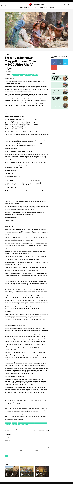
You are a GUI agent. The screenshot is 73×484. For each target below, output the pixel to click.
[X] (66, 5)
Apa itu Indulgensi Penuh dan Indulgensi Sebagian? (56, 105)
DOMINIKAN (41, 464)
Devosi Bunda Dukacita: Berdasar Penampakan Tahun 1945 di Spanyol (56, 84)
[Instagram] (64, 5)
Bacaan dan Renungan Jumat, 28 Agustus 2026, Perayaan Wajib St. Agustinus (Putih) (26, 474)
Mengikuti (60, 59)
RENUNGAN (7, 54)
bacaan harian (8, 423)
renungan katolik (16, 424)
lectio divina (20, 423)
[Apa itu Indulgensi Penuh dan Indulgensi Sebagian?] (65, 105)
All (15, 464)
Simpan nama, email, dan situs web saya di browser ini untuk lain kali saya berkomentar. (20, 453)
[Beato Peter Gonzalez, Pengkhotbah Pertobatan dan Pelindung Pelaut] (65, 98)
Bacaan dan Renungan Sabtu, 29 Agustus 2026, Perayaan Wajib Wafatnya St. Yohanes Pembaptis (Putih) (11, 473)
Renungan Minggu (24, 424)
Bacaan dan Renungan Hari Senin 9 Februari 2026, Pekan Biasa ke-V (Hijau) (38, 429)
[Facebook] (62, 5)
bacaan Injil (14, 423)
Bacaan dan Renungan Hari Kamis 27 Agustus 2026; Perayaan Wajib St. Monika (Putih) (41, 474)
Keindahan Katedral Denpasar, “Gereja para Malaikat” (15, 429)
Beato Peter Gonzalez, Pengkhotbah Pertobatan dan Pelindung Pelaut (56, 98)
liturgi (26, 423)
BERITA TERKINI (29, 464)
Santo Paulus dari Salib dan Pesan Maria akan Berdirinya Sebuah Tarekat (57, 91)
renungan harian (8, 424)
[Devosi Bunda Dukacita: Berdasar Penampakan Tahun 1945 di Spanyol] (65, 85)
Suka (54, 59)
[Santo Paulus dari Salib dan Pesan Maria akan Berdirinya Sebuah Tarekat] (65, 91)
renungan (44, 423)
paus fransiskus (38, 423)
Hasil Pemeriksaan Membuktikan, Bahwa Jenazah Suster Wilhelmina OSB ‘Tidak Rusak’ (57, 78)
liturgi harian (31, 423)
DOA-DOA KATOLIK (35, 464)
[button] (70, 4)
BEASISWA (18, 464)
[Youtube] (68, 5)
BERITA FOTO (24, 464)
